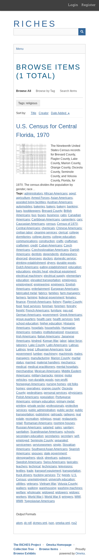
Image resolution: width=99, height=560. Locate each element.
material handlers (48, 362)
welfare (21, 492)
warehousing (47, 488)
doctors (48, 258)
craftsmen (22, 245)
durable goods (66, 262)
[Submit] (82, 31)
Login (73, 5)
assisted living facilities (31, 202)
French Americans (37, 310)
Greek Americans (71, 314)
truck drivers (24, 475)
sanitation (22, 431)
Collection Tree (23, 549)
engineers (57, 284)
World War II (52, 496)
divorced (21, 258)
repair (57, 418)
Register (88, 5)
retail (19, 423)
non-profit (61, 379)
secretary (67, 436)
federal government (51, 297)
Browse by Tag (45, 91)
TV (58, 475)
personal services (55, 392)
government (50, 314)
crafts (59, 241)
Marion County (60, 358)
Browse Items (48, 549)
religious (45, 418)
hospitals (37, 327)
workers (21, 496)
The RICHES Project (27, 545)
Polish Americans (27, 397)
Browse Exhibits (24, 553)
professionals (55, 405)
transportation (71, 470)
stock (40, 457)
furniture (56, 310)
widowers (61, 492)
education (74, 267)
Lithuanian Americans (49, 349)
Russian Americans (28, 427)
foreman (47, 306)
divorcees (35, 258)
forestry (71, 306)
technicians (49, 466)
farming (32, 297)
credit (33, 245)
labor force (75, 340)
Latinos (21, 349)
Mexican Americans (47, 371)
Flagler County (72, 301)
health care (44, 319)
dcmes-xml (40, 523)
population (47, 397)
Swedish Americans (29, 462)
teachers (21, 466)
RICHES (34, 24)
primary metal (65, 401)
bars (19, 210)
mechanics (68, 362)
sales (58, 427)
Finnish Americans (39, 301)
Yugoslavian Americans (39, 501)
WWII (19, 501)
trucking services (44, 475)
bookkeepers (31, 210)
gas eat (68, 310)
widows (74, 492)
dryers (51, 262)
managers (22, 358)
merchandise (24, 371)
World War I (35, 496)
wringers (67, 496)
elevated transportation (46, 280)
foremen (59, 306)
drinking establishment (31, 262)
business (53, 215)
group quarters (25, 319)
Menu (20, 49)
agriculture (23, 198)
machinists (66, 353)
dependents (51, 254)
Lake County (36, 345)
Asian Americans (62, 198)
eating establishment (53, 267)
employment (24, 284)
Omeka (80, 553)
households (52, 327)
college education (63, 236)
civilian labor (24, 232)
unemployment (37, 479)
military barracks (42, 375)
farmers (21, 297)
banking (72, 206)
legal (30, 349)
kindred (36, 340)
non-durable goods (40, 379)
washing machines (70, 488)
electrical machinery (29, 275)
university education (62, 479)
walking (33, 488)
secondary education (29, 436)
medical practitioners (41, 366)
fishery (57, 301)
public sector (65, 410)
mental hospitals (67, 366)
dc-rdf (27, 523)
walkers (21, 488)
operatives (33, 388)
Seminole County (42, 440)
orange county (51, 388)
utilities (20, 483)
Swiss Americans (54, 462)
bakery (61, 206)
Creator (44, 113)
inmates (36, 332)
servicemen (23, 444)
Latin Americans (56, 345)
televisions (65, 466)
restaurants (69, 418)
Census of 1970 (67, 223)
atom (19, 523)
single (57, 444)
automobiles (24, 206)
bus (33, 215)
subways (64, 457)
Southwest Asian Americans (49, 449)
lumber (37, 353)
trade (30, 470)
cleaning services (45, 232)
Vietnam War (47, 483)
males (78, 353)
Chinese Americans (69, 228)
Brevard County (52, 210)
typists (66, 475)
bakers (50, 206)
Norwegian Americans (30, 384)
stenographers (25, 457)
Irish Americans (26, 336)
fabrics (42, 293)
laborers (21, 345)
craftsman (71, 241)
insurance (71, 332)
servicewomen (42, 444)
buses (42, 215)
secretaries (52, 436)
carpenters (68, 219)
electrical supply (54, 275)
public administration (42, 410)
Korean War (50, 340)
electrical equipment (62, 271)
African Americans (56, 193)
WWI (77, 496)
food (19, 306)
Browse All (23, 91)
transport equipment (48, 470)
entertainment (40, 288)
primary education (43, 401)
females (71, 297)
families (54, 293)
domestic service (65, 258)
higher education (51, 323)
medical (21, 366)
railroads (56, 414)
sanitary (68, 427)
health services (63, 319)
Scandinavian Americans (46, 431)
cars (79, 219)
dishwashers (68, 254)
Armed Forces (40, 198)
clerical (63, 232)
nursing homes (56, 384)
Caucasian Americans (30, 223)
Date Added (59, 113)
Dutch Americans (27, 267)
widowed (48, 492)
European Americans (64, 288)
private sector (36, 405)
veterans (32, 483)
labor (63, 340)
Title (33, 113)
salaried (48, 427)
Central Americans (28, 228)
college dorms (41, 236)
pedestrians (34, 392)
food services (32, 306)
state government (55, 453)
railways (69, 414)
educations (23, 271)
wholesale (34, 492)
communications (26, 241)
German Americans (28, 314)
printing (21, 405)
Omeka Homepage (59, 545)
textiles (20, 470)
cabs (63, 215)
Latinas (73, 345)
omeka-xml (63, 523)
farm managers (70, 293)
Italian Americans (48, 336)
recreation (32, 418)
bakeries (39, 206)
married (30, 362)
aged (72, 193)
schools (69, 431)
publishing (42, 414)
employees (69, 280)
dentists (36, 254)
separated (61, 440)
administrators (33, 193)
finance (21, 301)
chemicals (48, 228)
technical (35, 466)
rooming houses (64, 423)
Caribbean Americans (45, 219)
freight (20, 310)
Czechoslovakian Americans (49, 249)
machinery (50, 353)
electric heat (40, 271)
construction (47, 241)
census (51, 223)
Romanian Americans (38, 423)
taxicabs (72, 462)
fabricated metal (26, 293)
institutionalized (53, 332)
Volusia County (67, 483)
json (51, 523)
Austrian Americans (59, 202)
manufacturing (40, 358)
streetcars (51, 457)
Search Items (68, 91)
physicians (75, 392)
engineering (42, 284)
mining (58, 375)
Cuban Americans (50, 245)
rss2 (74, 523)
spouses (37, 453)
